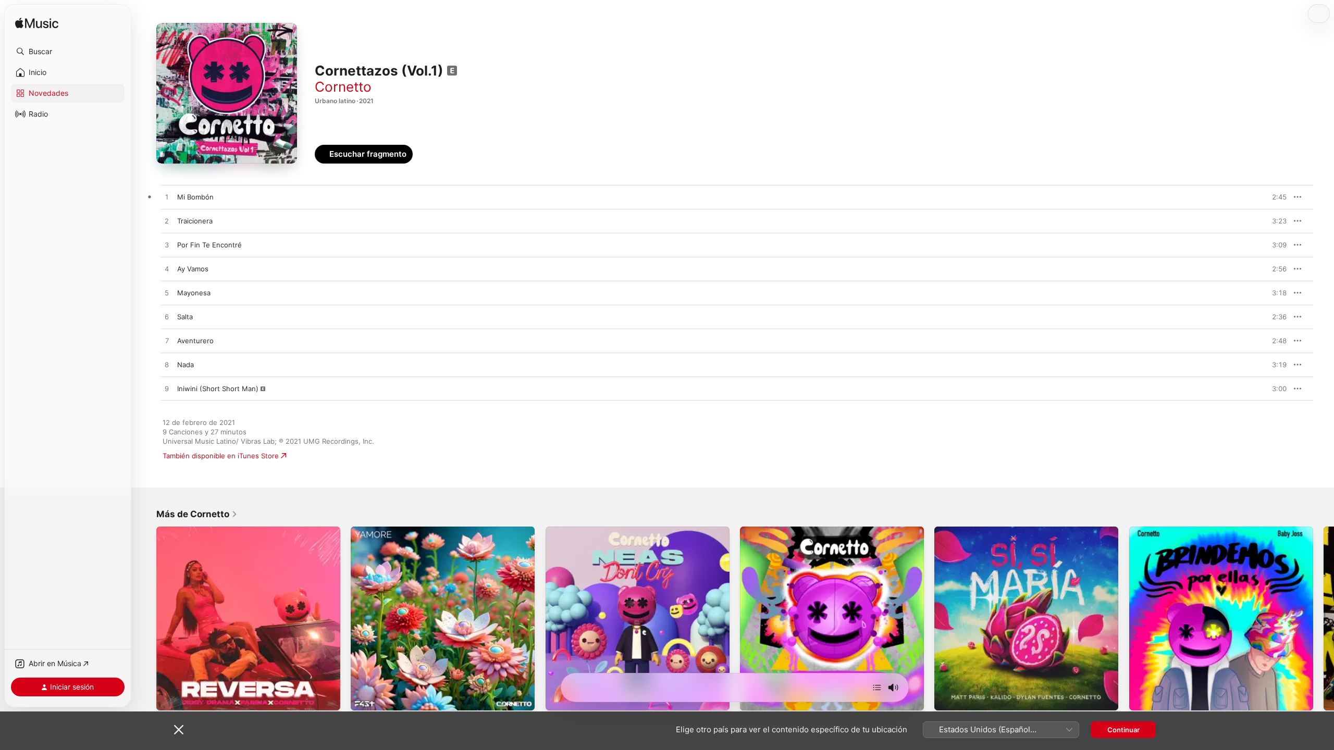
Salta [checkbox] (185, 316)
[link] (197, 514)
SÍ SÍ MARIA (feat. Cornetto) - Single (993, 531)
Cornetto (343, 87)
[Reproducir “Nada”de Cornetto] (166, 365)
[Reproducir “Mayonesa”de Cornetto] (166, 293)
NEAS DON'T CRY (574, 531)
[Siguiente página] (1323, 618)
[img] (36, 24)
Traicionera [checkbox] (195, 221)
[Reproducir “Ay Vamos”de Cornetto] (166, 269)
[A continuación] (877, 687)
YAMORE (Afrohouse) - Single (399, 531)
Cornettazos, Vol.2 (770, 531)
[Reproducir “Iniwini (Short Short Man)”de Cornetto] (166, 389)
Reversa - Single (182, 531)
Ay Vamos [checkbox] (192, 269)
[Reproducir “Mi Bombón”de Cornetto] (166, 197)
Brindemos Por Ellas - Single (1174, 531)
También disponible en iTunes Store (221, 456)
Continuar (1123, 730)
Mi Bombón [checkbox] (195, 197)
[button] (67, 51)
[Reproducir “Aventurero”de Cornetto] (166, 341)
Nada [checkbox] (185, 364)
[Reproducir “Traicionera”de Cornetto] (166, 221)
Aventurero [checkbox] (195, 340)
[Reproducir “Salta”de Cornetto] (166, 317)
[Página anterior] (146, 618)
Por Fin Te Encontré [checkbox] (209, 245)
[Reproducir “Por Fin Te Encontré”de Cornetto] (166, 245)
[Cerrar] (178, 729)
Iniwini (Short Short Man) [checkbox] (217, 388)
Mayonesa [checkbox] (194, 293)
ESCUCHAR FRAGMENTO (1256, 197)
